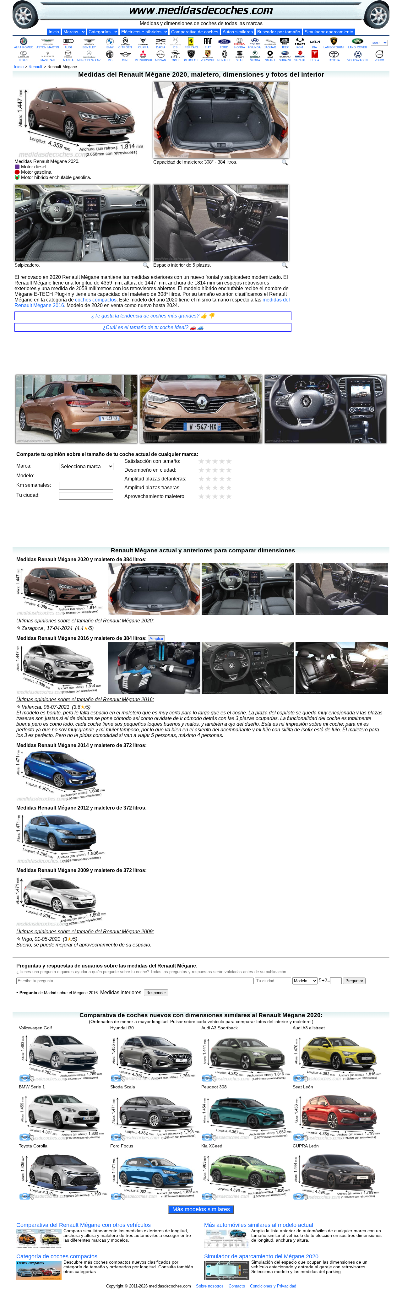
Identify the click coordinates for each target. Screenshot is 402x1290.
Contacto (237, 1286)
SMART (270, 60)
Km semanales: (33, 485)
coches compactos (96, 299)
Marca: (23, 466)
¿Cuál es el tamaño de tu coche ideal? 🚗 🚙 (153, 327)
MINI (125, 60)
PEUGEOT (191, 60)
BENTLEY (89, 47)
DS (175, 47)
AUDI (68, 47)
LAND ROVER (357, 47)
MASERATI (48, 60)
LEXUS (23, 60)
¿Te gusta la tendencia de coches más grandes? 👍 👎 (153, 315)
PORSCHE (208, 60)
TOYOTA (334, 60)
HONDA (239, 47)
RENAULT (224, 60)
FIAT (208, 47)
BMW (110, 47)
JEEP (285, 47)
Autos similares (238, 32)
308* (209, 162)
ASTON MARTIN (47, 47)
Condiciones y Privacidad (273, 1286)
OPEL (175, 60)
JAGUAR (270, 47)
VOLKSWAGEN (357, 60)
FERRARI (191, 47)
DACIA (160, 47)
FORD (224, 47)
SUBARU (285, 60)
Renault (35, 66)
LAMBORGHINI (333, 47)
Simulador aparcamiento (329, 32)
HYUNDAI (255, 47)
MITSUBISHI (143, 60)
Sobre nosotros (210, 1286)
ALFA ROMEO (23, 47)
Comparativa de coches (194, 32)
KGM (299, 47)
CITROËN (125, 47)
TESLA (314, 60)
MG (110, 60)
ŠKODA (255, 60)
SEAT (239, 60)
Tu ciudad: (28, 495)
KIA (314, 47)
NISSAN (160, 60)
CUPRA (143, 47)
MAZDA (68, 60)
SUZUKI (299, 60)
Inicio (54, 32)
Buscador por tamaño (278, 32)
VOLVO (379, 60)
